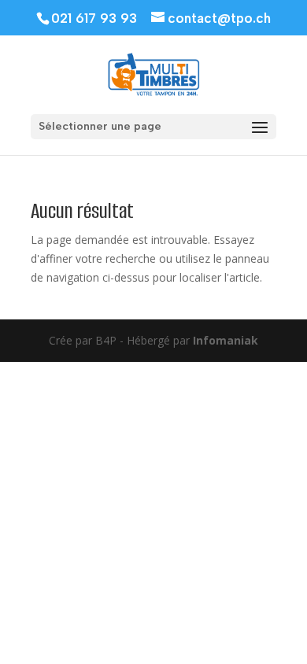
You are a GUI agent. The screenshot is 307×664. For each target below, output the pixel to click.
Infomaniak (225, 340)
